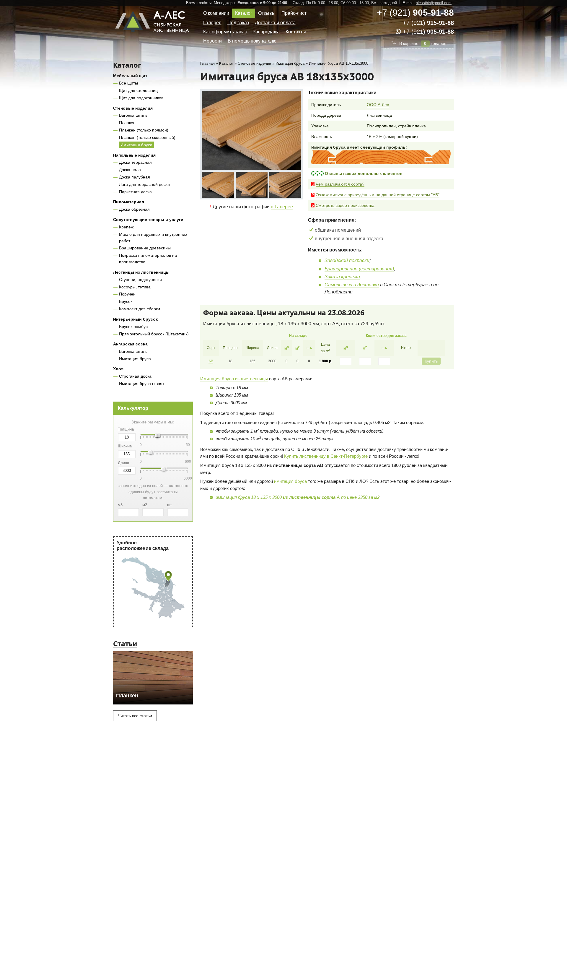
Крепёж (126, 227)
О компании (216, 13)
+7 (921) (415, 12)
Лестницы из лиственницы (141, 272)
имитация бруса (290, 481)
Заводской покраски (347, 260)
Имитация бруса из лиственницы (234, 378)
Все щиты (128, 83)
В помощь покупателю (252, 40)
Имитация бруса (136, 144)
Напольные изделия (134, 155)
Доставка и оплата (275, 22)
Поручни (127, 294)
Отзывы (267, 13)
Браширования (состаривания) (359, 268)
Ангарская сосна (130, 344)
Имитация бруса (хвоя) (141, 383)
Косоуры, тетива (135, 287)
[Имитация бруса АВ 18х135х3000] (251, 130)
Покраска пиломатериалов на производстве (148, 258)
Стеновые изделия (133, 108)
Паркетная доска (135, 191)
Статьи (125, 643)
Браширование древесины (145, 248)
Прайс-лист (294, 13)
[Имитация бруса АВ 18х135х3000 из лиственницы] (218, 185)
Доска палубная (134, 177)
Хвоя (118, 368)
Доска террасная (135, 162)
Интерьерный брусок (135, 319)
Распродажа (266, 31)
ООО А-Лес (378, 104)
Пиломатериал (128, 201)
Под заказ (238, 22)
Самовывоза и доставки (352, 284)
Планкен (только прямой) (143, 130)
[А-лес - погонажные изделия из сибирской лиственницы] (153, 34)
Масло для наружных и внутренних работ (153, 237)
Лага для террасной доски (144, 184)
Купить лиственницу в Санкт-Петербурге (326, 456)
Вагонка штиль (133, 115)
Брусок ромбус (133, 326)
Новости (212, 40)
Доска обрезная (134, 209)
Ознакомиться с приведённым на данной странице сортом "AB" (377, 194)
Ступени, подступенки (140, 279)
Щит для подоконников (141, 97)
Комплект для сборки (139, 308)
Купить (431, 361)
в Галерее (282, 206)
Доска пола (130, 169)
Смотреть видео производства (345, 205)
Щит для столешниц (138, 90)
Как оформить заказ (225, 31)
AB (210, 361)
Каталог (243, 13)
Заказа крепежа (342, 276)
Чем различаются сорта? (340, 184)
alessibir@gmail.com (434, 3)
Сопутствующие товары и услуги (148, 219)
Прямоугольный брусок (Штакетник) (154, 334)
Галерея (212, 22)
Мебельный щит (130, 75)
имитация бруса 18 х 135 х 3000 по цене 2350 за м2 (297, 497)
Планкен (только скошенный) (147, 137)
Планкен (127, 122)
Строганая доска (135, 376)
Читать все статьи (135, 715)
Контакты (296, 31)
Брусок (125, 301)
